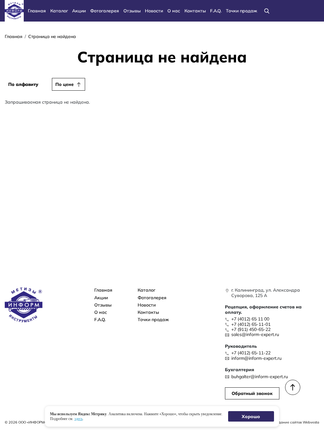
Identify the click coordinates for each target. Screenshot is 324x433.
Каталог (59, 10)
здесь (78, 418)
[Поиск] (267, 11)
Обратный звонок (252, 393)
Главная (37, 10)
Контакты (195, 10)
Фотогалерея (104, 10)
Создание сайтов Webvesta (295, 422)
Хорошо (251, 416)
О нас (173, 10)
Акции (79, 10)
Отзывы (132, 10)
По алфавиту (23, 84)
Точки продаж (241, 10)
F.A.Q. (215, 10)
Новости (154, 10)
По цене (64, 84)
